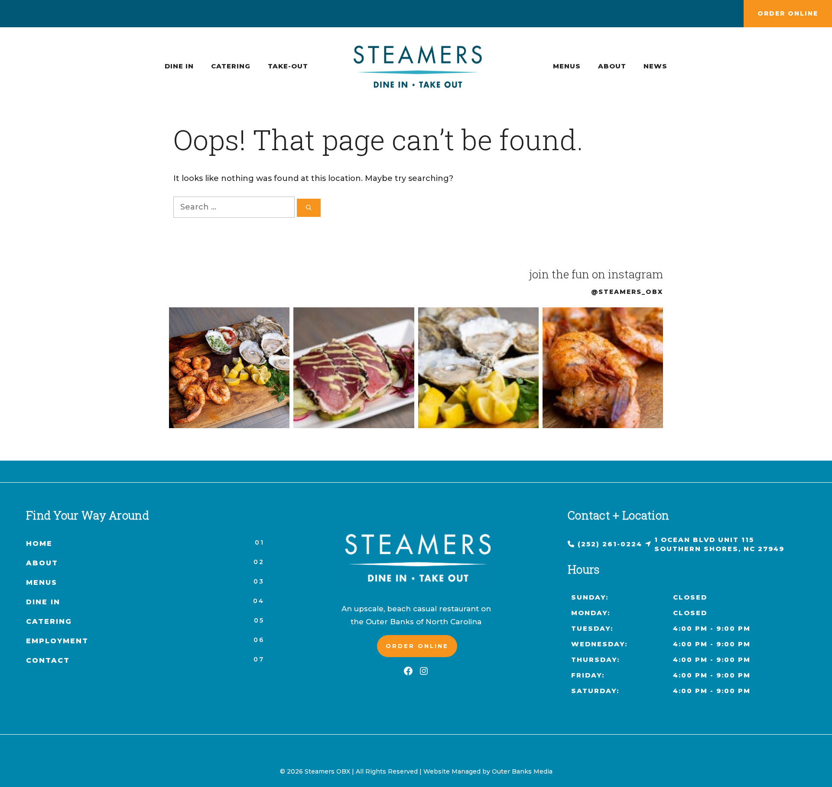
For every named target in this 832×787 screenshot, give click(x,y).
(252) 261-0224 (610, 544)
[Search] (309, 208)
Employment (57, 641)
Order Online (787, 13)
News (655, 66)
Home (39, 543)
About (612, 66)
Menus (567, 66)
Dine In (179, 66)
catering (49, 621)
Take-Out (288, 66)
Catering (230, 66)
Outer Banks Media (522, 771)
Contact (48, 660)
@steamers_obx (627, 292)
